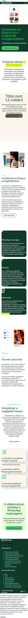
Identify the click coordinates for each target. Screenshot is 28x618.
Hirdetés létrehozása (10, 48)
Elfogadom (3, 617)
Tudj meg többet (9, 215)
